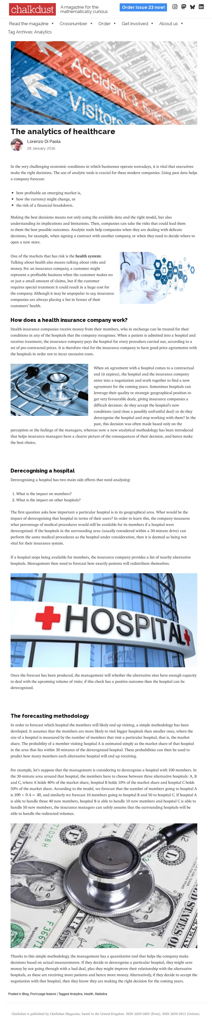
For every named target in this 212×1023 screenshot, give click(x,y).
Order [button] (105, 23)
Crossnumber (73, 23)
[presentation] (27, 795)
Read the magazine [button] (29, 23)
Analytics (76, 993)
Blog (25, 993)
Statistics (101, 993)
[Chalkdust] (32, 14)
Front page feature (43, 993)
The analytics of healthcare (63, 131)
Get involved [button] (135, 23)
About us (168, 23)
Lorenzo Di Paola (43, 141)
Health (88, 993)
